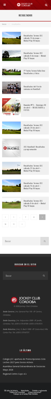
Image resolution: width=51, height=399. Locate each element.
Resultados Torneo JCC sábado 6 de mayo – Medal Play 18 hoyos (35, 55)
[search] (44, 241)
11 (14, 224)
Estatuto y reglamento (39, 390)
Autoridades (25, 390)
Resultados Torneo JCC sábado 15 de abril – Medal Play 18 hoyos (33, 186)
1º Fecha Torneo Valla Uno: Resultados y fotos (34, 72)
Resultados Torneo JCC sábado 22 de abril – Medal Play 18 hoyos (33, 168)
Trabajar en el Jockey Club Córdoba (25, 394)
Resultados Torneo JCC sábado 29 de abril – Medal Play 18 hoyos (33, 128)
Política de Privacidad (17, 392)
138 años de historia (11, 390)
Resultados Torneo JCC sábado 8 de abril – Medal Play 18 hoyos (35, 203)
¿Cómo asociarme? (34, 392)
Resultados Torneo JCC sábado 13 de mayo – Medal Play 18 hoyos (33, 38)
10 (5, 224)
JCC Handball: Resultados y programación (34, 148)
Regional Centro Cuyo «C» (15, 373)
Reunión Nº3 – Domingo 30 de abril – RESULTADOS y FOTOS (35, 107)
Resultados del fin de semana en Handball (33, 87)
